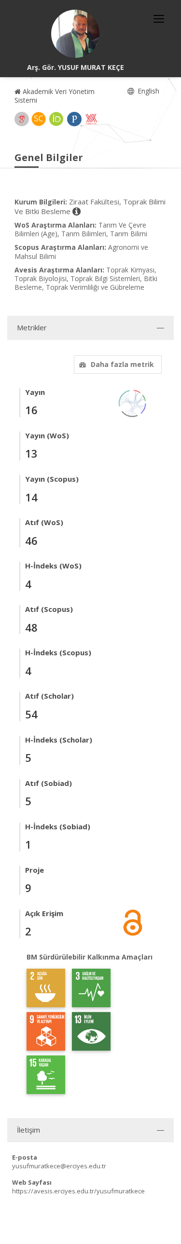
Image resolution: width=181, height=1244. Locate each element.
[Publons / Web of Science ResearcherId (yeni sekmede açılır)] (74, 119)
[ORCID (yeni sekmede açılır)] (56, 119)
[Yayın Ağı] (133, 402)
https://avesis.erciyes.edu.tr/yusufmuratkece (78, 1191)
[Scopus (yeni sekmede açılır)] (38, 119)
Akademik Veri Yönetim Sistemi (54, 96)
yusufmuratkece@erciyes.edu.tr (59, 1166)
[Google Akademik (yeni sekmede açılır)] (21, 119)
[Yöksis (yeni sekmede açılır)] (91, 119)
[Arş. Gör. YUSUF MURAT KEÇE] (75, 34)
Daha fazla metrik (122, 364)
